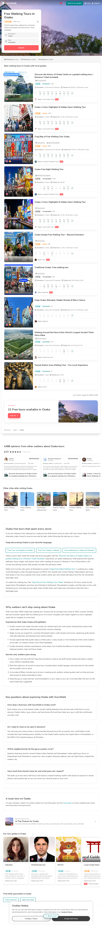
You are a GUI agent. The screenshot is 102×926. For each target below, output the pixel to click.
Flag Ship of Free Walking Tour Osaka (47, 582)
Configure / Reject (31, 919)
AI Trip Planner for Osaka (27, 821)
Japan (15, 430)
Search (21, 48)
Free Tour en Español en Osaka (20, 550)
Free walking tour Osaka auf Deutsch (79, 550)
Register (97, 3)
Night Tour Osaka (28, 900)
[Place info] (38, 21)
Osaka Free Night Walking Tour (62, 569)
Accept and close (71, 919)
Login (88, 3)
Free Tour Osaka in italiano (48, 550)
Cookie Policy (66, 912)
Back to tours (52, 916)
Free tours (7, 430)
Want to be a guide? (74, 3)
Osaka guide (67, 803)
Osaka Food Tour (11, 900)
